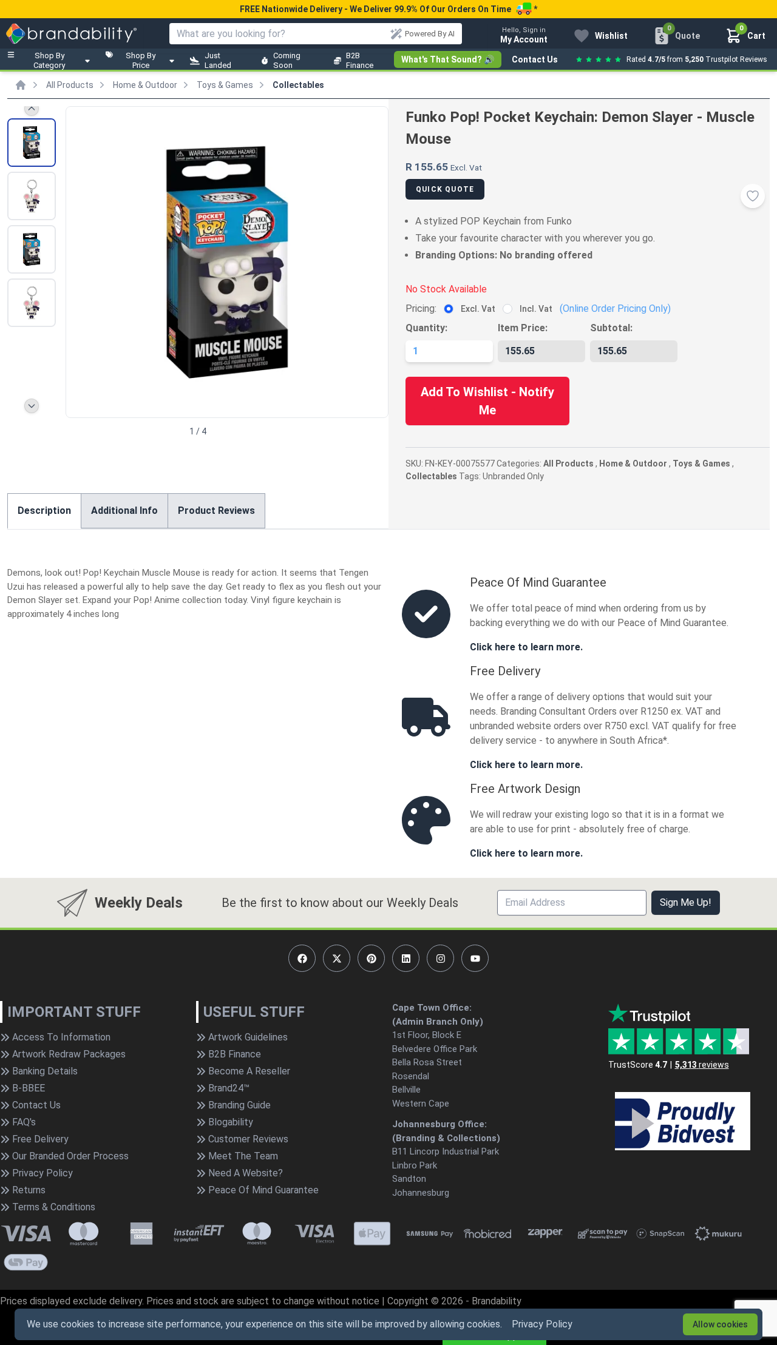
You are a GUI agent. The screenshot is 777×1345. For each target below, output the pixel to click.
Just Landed (218, 60)
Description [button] (44, 510)
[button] (374, 261)
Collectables (298, 85)
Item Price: (523, 328)
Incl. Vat (536, 309)
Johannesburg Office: (439, 1124)
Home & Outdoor (145, 85)
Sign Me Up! (685, 902)
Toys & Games (225, 85)
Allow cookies (720, 1324)
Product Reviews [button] (216, 510)
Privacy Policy (542, 1324)
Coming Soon (286, 60)
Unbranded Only (513, 476)
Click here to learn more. (526, 647)
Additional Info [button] (124, 510)
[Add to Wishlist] (753, 196)
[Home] (21, 85)
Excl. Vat (478, 309)
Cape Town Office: (432, 1007)
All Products (69, 85)
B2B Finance (359, 60)
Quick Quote (445, 189)
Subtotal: (611, 328)
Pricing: (420, 308)
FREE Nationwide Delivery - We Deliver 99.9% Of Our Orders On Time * (388, 9)
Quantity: (426, 328)
